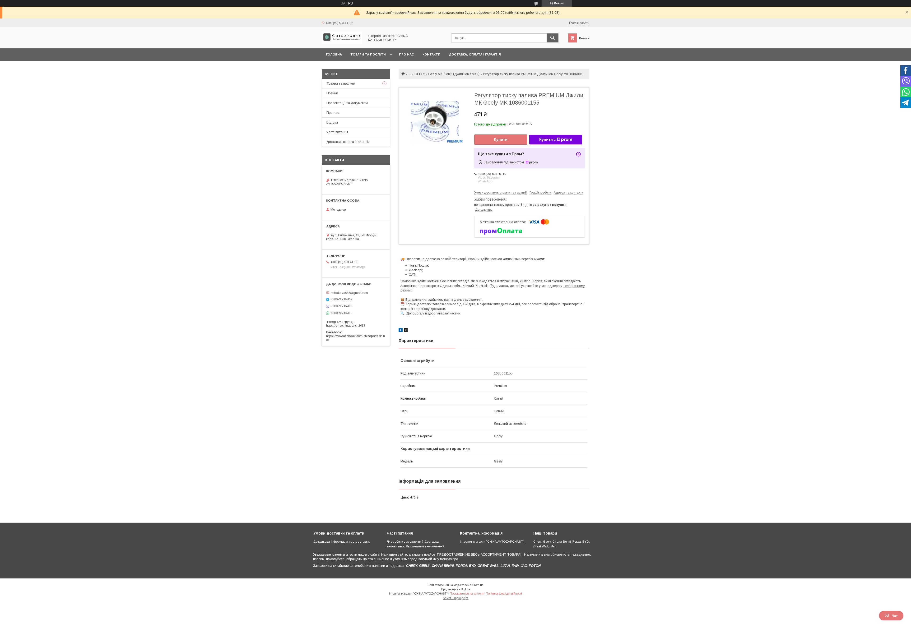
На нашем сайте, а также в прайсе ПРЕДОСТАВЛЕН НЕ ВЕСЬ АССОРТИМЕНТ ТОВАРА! (451, 554)
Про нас (406, 54)
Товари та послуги (368, 54)
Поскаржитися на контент (467, 593)
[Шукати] (552, 37)
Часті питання (337, 132)
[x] (406, 331)
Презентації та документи (347, 103)
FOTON (535, 566)
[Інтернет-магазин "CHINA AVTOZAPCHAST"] (342, 42)
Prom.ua (477, 585)
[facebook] (401, 331)
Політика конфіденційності (504, 593)
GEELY (419, 74)
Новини (332, 93)
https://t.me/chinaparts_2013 (345, 325)
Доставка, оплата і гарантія (475, 54)
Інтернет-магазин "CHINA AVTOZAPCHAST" (492, 541)
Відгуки (332, 122)
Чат (895, 616)
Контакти (431, 54)
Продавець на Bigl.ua (455, 589)
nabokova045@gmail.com (349, 292)
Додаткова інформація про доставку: (341, 541)
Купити (500, 140)
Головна (334, 54)
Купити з (547, 140)
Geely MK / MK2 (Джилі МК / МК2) (453, 74)
